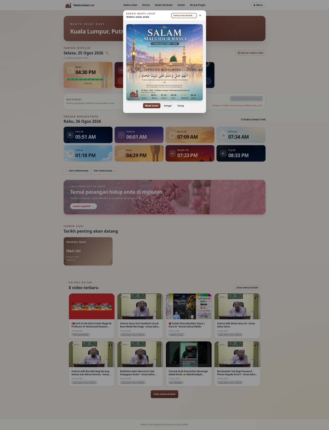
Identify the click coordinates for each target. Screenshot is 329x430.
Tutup (180, 105)
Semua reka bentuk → (184, 15)
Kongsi (168, 105)
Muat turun (151, 105)
